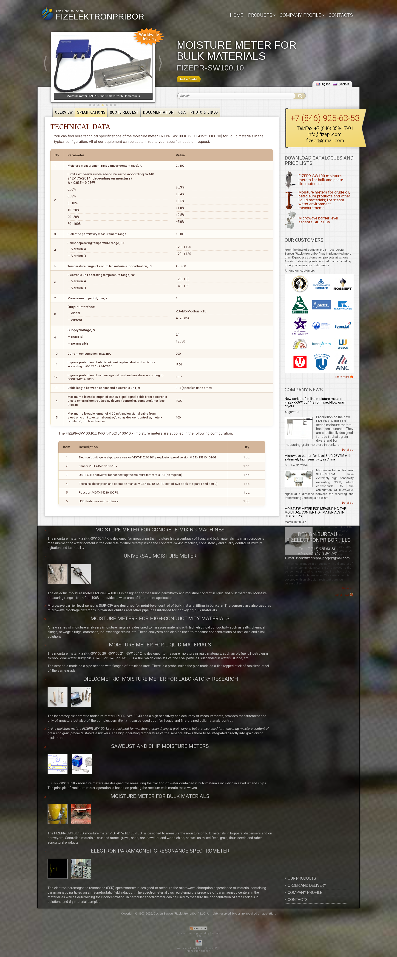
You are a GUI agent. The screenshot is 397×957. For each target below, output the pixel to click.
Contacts (341, 15)
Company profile (305, 892)
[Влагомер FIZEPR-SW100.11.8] (299, 438)
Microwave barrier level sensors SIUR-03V (318, 220)
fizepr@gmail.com (325, 140)
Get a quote (188, 79)
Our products (302, 878)
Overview (64, 112)
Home (236, 15)
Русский (343, 84)
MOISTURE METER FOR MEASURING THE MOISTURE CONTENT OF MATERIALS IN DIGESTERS (315, 512)
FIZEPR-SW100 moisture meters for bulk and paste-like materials (321, 180)
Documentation (158, 112)
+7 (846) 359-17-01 (333, 128)
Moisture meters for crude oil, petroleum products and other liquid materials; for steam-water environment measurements (324, 200)
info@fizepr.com (324, 134)
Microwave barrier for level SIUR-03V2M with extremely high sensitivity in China (318, 457)
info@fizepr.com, (309, 558)
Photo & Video (204, 112)
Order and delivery (307, 885)
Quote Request (124, 112)
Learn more (342, 377)
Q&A (182, 112)
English (325, 84)
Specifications (91, 112)
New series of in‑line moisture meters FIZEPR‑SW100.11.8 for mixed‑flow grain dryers (315, 402)
